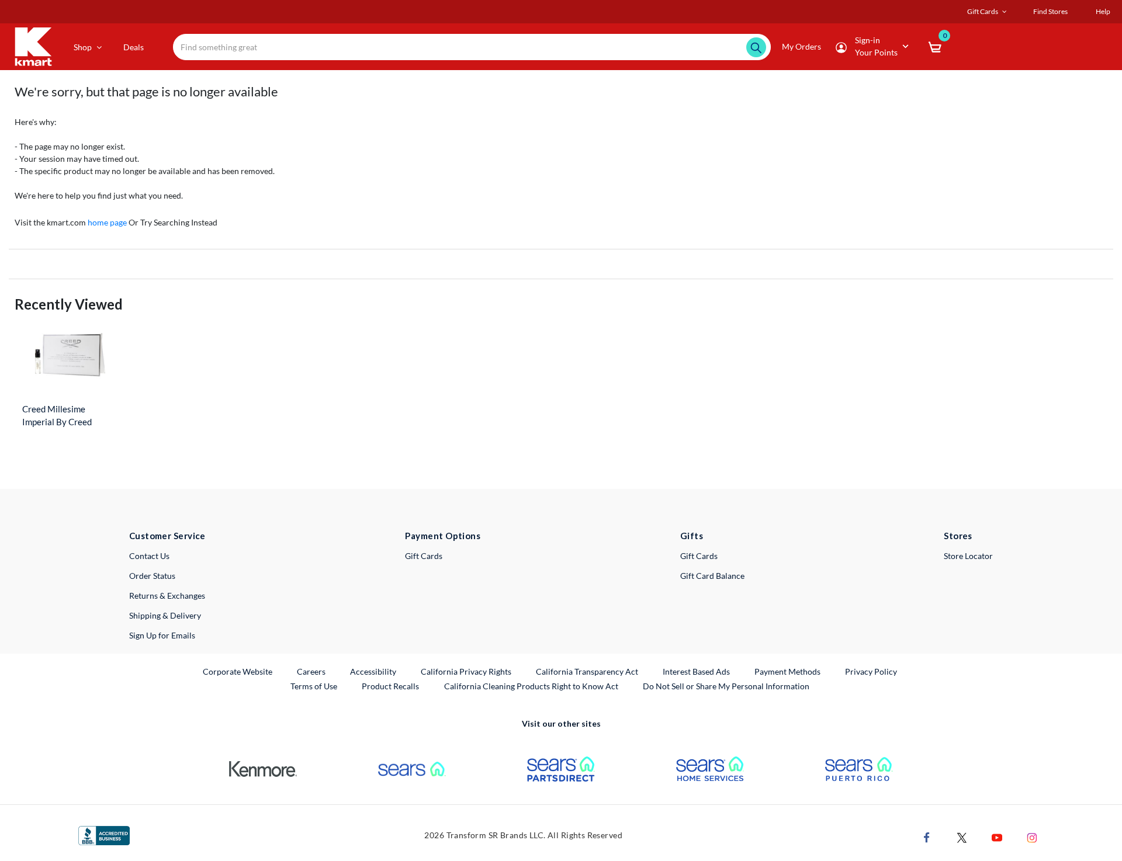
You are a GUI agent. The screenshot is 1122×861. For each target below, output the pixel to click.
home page (107, 222)
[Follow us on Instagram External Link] (1032, 836)
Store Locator (968, 556)
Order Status (152, 576)
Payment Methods (787, 671)
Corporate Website (238, 671)
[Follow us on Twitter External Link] (962, 836)
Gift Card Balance (712, 576)
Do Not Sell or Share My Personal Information (726, 686)
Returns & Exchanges (167, 595)
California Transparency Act (587, 671)
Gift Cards (423, 556)
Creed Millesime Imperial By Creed (57, 415)
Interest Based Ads (696, 671)
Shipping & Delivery (165, 615)
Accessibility (373, 671)
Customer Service (167, 535)
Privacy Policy (871, 671)
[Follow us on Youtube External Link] (997, 836)
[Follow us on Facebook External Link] (927, 836)
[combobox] (472, 47)
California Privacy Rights (466, 671)
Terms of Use (313, 686)
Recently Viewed (69, 304)
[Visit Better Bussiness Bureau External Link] (104, 834)
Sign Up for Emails (162, 635)
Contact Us (149, 556)
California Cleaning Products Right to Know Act (531, 686)
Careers (312, 671)
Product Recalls (391, 686)
